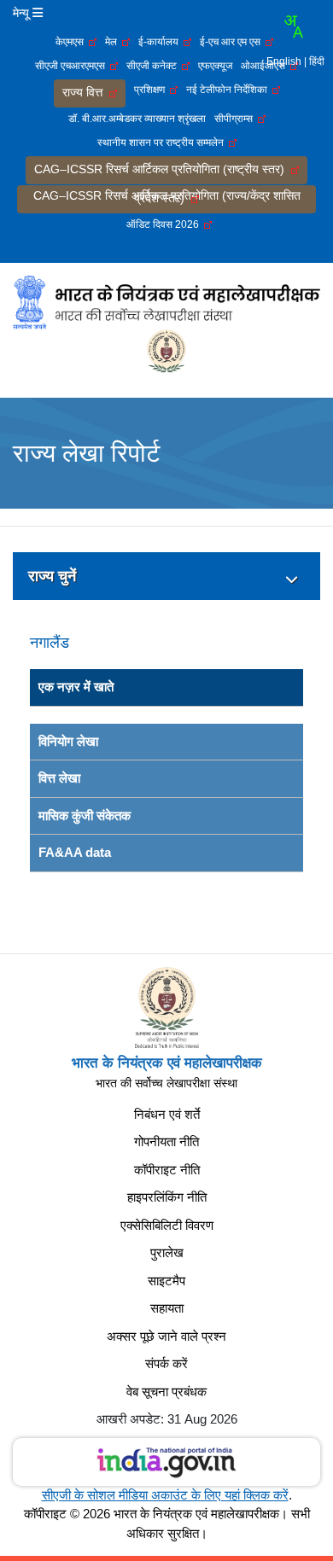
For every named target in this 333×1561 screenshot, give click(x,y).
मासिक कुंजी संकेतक (84, 815)
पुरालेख (167, 1252)
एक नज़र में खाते (76, 686)
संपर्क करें (166, 1363)
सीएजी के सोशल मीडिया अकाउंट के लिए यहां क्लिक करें (165, 1495)
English (283, 61)
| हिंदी (314, 61)
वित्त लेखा (59, 778)
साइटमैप (166, 1280)
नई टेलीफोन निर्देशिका (229, 90)
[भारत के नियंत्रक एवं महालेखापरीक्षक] (166, 301)
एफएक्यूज (215, 66)
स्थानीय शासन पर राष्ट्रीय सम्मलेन (163, 143)
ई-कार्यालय (161, 42)
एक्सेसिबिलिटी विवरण (166, 1225)
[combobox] (292, 26)
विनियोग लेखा (68, 741)
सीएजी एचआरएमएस (72, 66)
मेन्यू (22, 13)
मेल (113, 42)
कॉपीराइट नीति (167, 1169)
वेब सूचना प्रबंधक (166, 1391)
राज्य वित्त (85, 92)
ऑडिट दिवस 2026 (165, 224)
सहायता (167, 1308)
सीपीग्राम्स (236, 119)
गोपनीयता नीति (166, 1141)
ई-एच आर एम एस (233, 42)
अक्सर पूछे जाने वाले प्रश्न (166, 1336)
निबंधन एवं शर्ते (167, 1114)
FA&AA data (74, 852)
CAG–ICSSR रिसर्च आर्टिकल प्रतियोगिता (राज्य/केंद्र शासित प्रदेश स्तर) (167, 197)
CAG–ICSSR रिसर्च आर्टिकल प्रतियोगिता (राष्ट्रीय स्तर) (162, 169)
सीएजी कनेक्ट (154, 66)
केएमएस (72, 42)
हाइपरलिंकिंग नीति (167, 1197)
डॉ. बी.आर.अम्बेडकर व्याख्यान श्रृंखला (137, 119)
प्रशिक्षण (152, 90)
